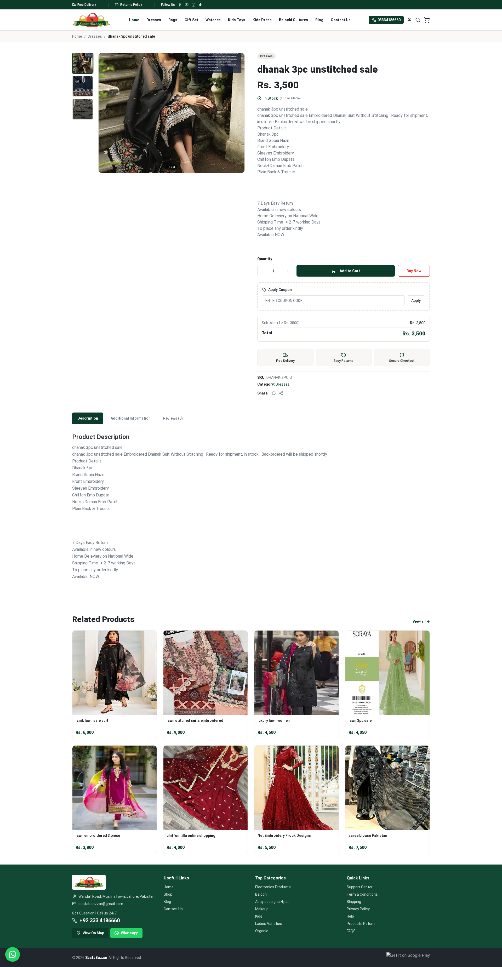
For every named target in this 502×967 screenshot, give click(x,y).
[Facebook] (180, 5)
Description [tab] (87, 418)
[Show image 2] (82, 86)
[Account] (409, 19)
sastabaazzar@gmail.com (100, 904)
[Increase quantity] (288, 271)
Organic (261, 931)
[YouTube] (187, 5)
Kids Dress (262, 20)
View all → (421, 621)
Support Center (360, 887)
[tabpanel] (251, 510)
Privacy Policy (358, 909)
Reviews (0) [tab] (173, 418)
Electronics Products (273, 887)
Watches (213, 20)
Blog (319, 20)
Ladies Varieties (268, 924)
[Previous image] (105, 113)
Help (350, 916)
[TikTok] (200, 5)
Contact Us (341, 20)
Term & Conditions (362, 894)
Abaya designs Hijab (272, 902)
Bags (172, 20)
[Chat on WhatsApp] (12, 954)
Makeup (262, 909)
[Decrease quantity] (263, 271)
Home (134, 20)
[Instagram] (193, 5)
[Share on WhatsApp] (274, 393)
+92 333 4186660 (99, 920)
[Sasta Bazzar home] (91, 20)
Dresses (153, 20)
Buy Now (414, 271)
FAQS (351, 931)
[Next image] (237, 113)
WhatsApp (129, 933)
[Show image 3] (82, 109)
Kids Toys (236, 20)
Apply (416, 301)
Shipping (354, 902)
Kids (258, 916)
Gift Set (191, 20)
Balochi (261, 894)
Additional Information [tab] (131, 418)
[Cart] (427, 20)
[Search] (417, 19)
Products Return (361, 924)
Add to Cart (350, 271)
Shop (168, 894)
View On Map (93, 933)
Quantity (264, 259)
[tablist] (251, 418)
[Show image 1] (82, 63)
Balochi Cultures (293, 20)
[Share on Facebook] (281, 393)
